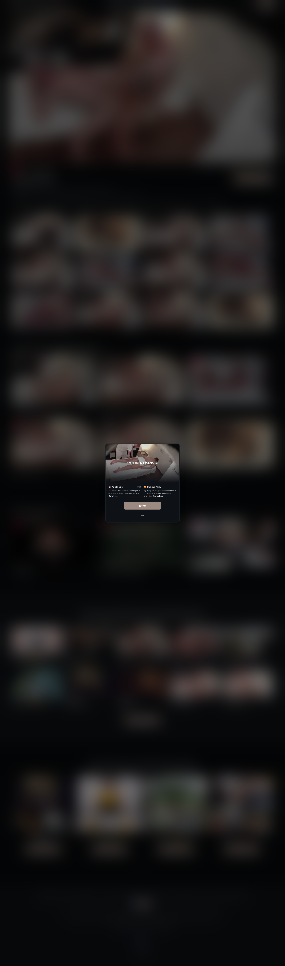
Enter (142, 505)
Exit (142, 515)
